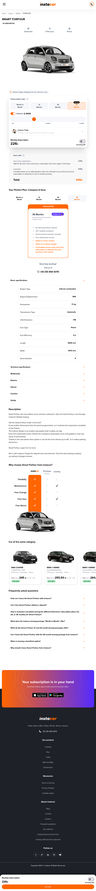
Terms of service (48, 783)
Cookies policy (48, 793)
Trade (48, 757)
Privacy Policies (48, 788)
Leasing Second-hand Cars (48, 834)
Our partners (48, 829)
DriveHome (48, 767)
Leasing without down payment (48, 839)
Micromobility (48, 762)
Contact (48, 813)
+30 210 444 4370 (49, 271)
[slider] (34, 119)
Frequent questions (48, 824)
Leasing (48, 746)
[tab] (20, 105)
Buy (48, 752)
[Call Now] (91, 4)
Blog (48, 808)
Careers (48, 819)
